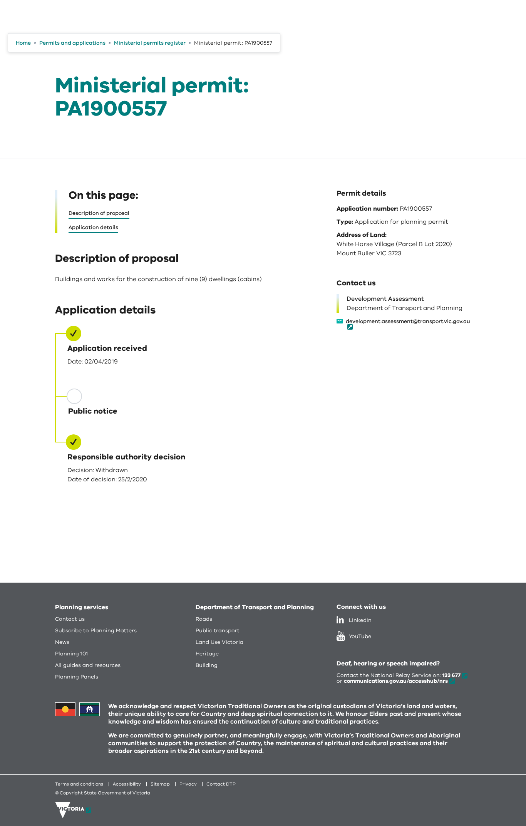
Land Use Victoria (219, 642)
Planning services (81, 607)
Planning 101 (71, 653)
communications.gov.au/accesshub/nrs (396, 681)
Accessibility (127, 784)
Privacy (188, 784)
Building (207, 665)
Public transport (218, 630)
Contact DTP (221, 784)
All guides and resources (88, 665)
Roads (204, 619)
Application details (93, 227)
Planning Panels (76, 676)
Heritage (207, 653)
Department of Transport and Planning (255, 607)
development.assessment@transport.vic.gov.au (408, 322)
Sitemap (160, 784)
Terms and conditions (79, 784)
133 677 (451, 675)
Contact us (70, 619)
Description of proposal (99, 213)
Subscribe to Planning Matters (96, 630)
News (62, 642)
